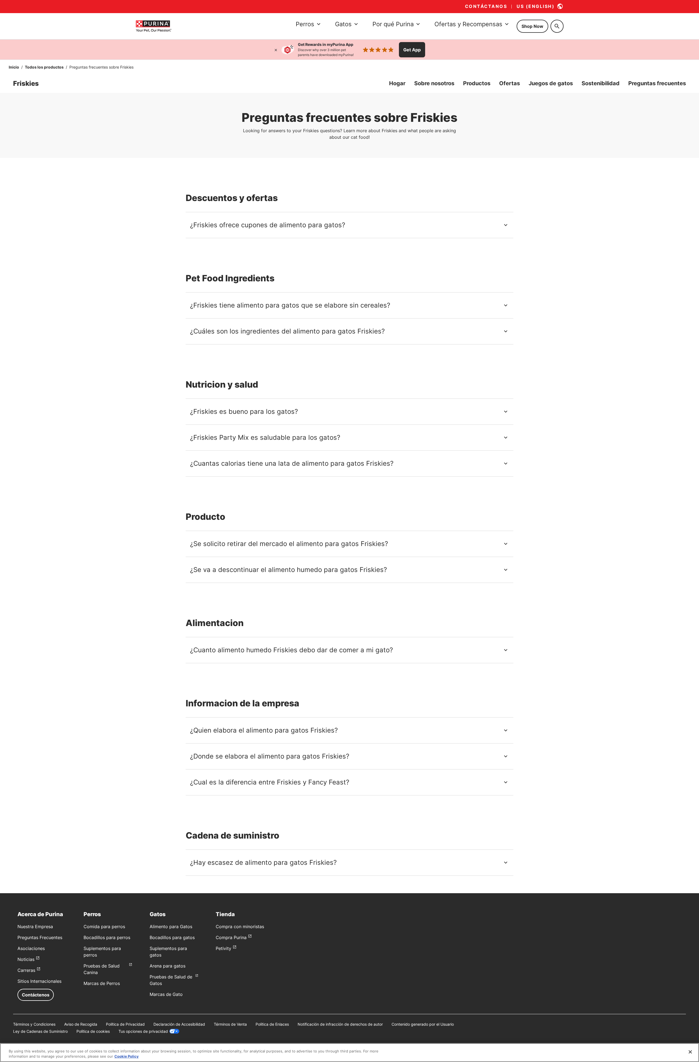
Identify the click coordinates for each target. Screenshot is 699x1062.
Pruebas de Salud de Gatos (171, 980)
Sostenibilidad (601, 83)
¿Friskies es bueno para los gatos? (244, 411)
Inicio (14, 67)
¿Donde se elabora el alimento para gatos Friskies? (269, 756)
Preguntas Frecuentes (39, 937)
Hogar (397, 83)
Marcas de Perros (102, 983)
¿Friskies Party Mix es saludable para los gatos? (265, 437)
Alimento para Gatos (171, 926)
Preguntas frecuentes (657, 83)
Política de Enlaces (272, 1024)
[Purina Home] (153, 26)
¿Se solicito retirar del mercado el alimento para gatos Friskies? (289, 544)
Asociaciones (31, 948)
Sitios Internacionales (39, 981)
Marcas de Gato (166, 994)
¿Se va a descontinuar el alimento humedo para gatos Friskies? (288, 570)
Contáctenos (35, 995)
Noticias (25, 959)
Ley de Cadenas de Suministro (40, 1031)
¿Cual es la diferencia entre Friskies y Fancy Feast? (269, 782)
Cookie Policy (126, 1056)
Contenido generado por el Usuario (423, 1024)
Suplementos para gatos (168, 952)
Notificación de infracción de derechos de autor (340, 1024)
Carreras (26, 970)
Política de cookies (93, 1031)
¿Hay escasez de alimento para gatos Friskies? (263, 862)
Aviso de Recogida (80, 1024)
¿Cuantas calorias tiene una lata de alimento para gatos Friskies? (291, 463)
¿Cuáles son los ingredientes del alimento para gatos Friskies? (287, 331)
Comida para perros (104, 926)
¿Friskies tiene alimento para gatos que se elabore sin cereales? (290, 305)
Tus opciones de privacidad (143, 1031)
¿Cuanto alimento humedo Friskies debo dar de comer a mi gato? (291, 650)
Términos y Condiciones (34, 1024)
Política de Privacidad (125, 1024)
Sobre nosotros (434, 83)
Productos (476, 83)
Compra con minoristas (240, 926)
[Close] (690, 1052)
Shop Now (532, 26)
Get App (412, 49)
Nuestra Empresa (35, 926)
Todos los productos (44, 67)
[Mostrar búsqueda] (557, 26)
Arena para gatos (167, 966)
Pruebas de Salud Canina (102, 969)
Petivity (223, 948)
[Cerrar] (276, 49)
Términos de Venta (230, 1024)
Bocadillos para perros (107, 937)
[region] (349, 1052)
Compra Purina (231, 937)
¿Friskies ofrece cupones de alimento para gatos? (267, 225)
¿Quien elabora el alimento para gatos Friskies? (264, 730)
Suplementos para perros (102, 952)
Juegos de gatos (551, 83)
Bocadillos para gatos (172, 937)
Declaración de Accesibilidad (179, 1024)
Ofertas (509, 83)
